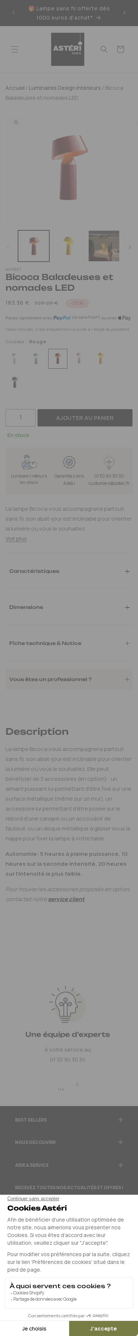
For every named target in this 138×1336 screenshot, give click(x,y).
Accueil (15, 88)
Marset (14, 269)
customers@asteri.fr (109, 483)
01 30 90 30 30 (109, 476)
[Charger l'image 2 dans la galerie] (68, 246)
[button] (15, 49)
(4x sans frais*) (86, 317)
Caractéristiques (34, 570)
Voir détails (29, 482)
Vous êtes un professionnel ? (50, 679)
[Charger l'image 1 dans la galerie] (33, 246)
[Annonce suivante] (124, 13)
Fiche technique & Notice (45, 642)
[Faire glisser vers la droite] (130, 248)
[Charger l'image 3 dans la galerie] (104, 246)
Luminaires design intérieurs (64, 88)
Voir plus (16, 538)
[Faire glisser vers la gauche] (8, 248)
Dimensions (26, 606)
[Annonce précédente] (14, 13)
